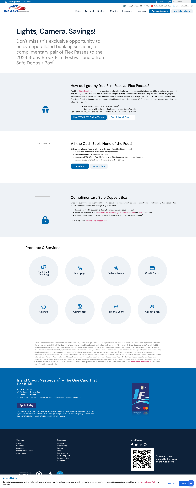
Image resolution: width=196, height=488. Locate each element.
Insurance (127, 11)
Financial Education (24, 451)
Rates (28, 2)
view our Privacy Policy (148, 482)
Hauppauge (114, 212)
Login (169, 2)
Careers (60, 443)
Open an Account (160, 11)
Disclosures (62, 446)
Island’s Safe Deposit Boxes (97, 221)
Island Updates (14, 2)
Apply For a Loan (182, 11)
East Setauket (103, 212)
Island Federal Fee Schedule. (141, 362)
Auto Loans (21, 453)
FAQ (59, 451)
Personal (89, 11)
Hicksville (124, 212)
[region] (98, 481)
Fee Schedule (62, 453)
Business (102, 11)
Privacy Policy (63, 458)
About (160, 2)
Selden (142, 212)
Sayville (131, 212)
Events (60, 448)
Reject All (171, 483)
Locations (141, 11)
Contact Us (61, 461)
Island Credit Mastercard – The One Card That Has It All (57, 382)
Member (114, 11)
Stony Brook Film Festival (89, 91)
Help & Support (63, 456)
